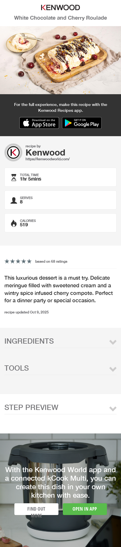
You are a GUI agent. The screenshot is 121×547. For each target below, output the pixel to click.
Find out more (36, 510)
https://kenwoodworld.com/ (48, 159)
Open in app (85, 509)
